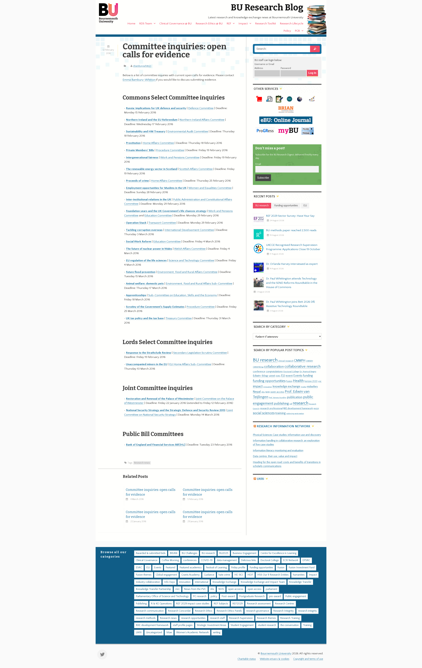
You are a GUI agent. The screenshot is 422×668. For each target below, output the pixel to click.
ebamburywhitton (142, 66)
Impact (243, 23)
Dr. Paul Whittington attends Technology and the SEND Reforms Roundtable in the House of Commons (291, 283)
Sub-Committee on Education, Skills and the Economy (182, 295)
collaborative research (303, 366)
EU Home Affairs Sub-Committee (190, 364)
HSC (319, 381)
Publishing (141, 603)
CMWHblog (258, 367)
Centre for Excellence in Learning (278, 553)
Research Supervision (241, 618)
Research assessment (259, 603)
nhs (263, 392)
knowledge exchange (286, 386)
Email (258, 164)
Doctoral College (291, 371)
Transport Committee (162, 222)
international (201, 582)
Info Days (169, 582)
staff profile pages (183, 625)
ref (290, 404)
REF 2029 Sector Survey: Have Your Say (290, 216)
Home (131, 23)
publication (294, 397)
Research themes (266, 618)
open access (277, 392)
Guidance (209, 574)
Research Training (290, 618)
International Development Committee (189, 230)
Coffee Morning (170, 560)
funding (308, 375)
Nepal (257, 391)
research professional (271, 408)
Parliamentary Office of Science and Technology (162, 596)
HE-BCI (238, 574)
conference (259, 371)
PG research (199, 596)
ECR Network (290, 560)
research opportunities (193, 618)
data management (227, 560)
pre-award (275, 596)
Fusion (289, 381)
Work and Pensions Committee (179, 157)
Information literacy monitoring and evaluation (278, 450)
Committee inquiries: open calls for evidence (150, 492)
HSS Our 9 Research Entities (273, 574)
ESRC (278, 376)
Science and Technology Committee (191, 260)
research (300, 403)
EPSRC (306, 560)
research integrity (307, 611)
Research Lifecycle (291, 23)
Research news (142, 463)
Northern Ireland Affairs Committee (202, 119)
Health (298, 381)
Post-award (228, 596)
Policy (287, 30)
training (280, 413)
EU (283, 375)
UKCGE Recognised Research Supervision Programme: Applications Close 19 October (293, 247)
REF (229, 23)
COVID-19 (206, 560)
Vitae (169, 632)
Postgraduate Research (252, 596)
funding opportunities (269, 381)
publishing (281, 403)
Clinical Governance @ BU (175, 23)
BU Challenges (189, 553)
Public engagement (295, 596)
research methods (146, 618)
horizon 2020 (310, 381)
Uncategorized (154, 632)
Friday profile (238, 567)
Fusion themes (143, 574)
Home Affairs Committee (158, 143)
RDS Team (145, 23)
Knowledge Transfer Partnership (153, 589)
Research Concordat (179, 611)
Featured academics (191, 567)
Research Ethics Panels (229, 611)
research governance (257, 611)
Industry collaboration (148, 582)
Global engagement (166, 574)
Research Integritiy (283, 611)
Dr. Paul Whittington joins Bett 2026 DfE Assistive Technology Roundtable (290, 304)
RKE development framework (298, 408)
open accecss (235, 589)
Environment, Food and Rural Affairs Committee (187, 272)
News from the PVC (195, 589)
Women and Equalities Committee (210, 188)
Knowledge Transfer (300, 582)
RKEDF (316, 408)
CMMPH (299, 360)
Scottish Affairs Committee (196, 169)
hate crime (224, 574)
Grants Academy (190, 574)
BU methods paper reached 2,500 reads (291, 230)
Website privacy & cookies (274, 659)
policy (214, 596)
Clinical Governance (146, 560)
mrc (177, 589)
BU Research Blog (267, 7)
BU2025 (223, 553)
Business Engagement (244, 553)
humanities (299, 574)
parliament (271, 589)
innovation (267, 387)
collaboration (274, 366)
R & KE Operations (161, 603)
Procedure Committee (170, 150)
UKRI (260, 479)
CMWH (309, 361)
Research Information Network (283, 426)
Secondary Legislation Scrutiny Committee (200, 352)
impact (258, 386)
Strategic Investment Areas (211, 625)
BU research (265, 360)
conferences (190, 560)
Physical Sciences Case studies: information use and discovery (287, 435)
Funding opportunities (261, 567)
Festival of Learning (216, 567)
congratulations (274, 371)
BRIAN (173, 553)
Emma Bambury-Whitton (139, 79)
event (289, 375)
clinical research (285, 361)
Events (297, 375)
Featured (170, 567)
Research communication (150, 611)
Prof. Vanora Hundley (277, 397)
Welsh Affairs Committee (190, 248)
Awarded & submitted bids (151, 553)
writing (216, 632)
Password (286, 68)
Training (307, 625)
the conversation (289, 625)
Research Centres (284, 603)
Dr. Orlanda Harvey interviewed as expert (292, 264)
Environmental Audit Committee (187, 131)
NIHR (267, 392)
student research (267, 625)
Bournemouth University (111, 13)
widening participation (295, 414)
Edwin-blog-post (264, 375)
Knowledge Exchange (224, 582)
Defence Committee (200, 108)
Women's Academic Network (192, 632)
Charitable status (247, 659)
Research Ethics (203, 611)
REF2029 (237, 603)
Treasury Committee (179, 318)
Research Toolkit (265, 23)
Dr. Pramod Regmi (308, 371)
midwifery (312, 386)
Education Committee (158, 215)
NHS (221, 589)
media (303, 387)
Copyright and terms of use (308, 659)
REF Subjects (221, 603)
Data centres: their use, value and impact (275, 456)
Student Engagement (242, 625)
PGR (297, 30)
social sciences (264, 413)
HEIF (250, 574)
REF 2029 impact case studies (192, 603)
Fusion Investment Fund (302, 567)
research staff (217, 618)
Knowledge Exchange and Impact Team (263, 582)
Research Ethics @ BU (209, 23)
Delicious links (248, 560)
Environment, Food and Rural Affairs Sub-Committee (199, 283)
